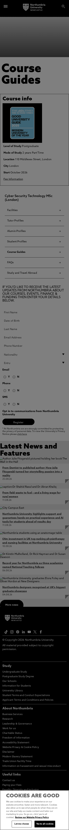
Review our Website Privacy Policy (32, 817)
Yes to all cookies (44, 824)
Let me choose (21, 824)
